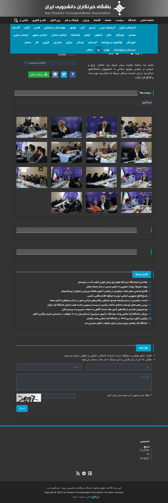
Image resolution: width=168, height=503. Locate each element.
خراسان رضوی (40, 35)
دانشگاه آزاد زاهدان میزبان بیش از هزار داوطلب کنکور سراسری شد (116, 323)
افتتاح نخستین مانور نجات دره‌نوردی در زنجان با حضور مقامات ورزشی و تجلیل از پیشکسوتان (104, 291)
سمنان (27, 42)
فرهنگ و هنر (71, 20)
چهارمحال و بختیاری (54, 28)
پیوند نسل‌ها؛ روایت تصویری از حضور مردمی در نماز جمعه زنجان (117, 287)
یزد (98, 50)
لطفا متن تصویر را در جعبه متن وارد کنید (129, 395)
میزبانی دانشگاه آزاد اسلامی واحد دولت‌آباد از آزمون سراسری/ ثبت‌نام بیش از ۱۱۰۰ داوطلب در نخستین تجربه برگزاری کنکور (90, 314)
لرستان (80, 42)
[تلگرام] (83, 474)
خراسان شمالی (59, 35)
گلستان (16, 28)
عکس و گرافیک (20, 20)
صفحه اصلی (147, 20)
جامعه (108, 20)
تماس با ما (144, 452)
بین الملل (55, 20)
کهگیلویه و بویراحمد (111, 42)
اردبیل (92, 28)
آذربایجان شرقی (127, 28)
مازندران (57, 42)
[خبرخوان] (78, 474)
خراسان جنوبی (20, 35)
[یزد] (136, 127)
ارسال (22, 408)
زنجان (90, 50)
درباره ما (144, 458)
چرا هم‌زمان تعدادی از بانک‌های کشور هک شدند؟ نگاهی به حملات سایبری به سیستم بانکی (105, 309)
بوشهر (73, 28)
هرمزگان (120, 35)
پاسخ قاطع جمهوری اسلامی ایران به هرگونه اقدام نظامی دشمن (117, 296)
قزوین (46, 42)
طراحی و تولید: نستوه (82, 497)
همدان (132, 35)
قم (36, 42)
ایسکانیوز (147, 102)
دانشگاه (132, 20)
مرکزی (69, 42)
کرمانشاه (75, 35)
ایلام (109, 35)
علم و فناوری (39, 20)
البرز (82, 28)
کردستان (92, 42)
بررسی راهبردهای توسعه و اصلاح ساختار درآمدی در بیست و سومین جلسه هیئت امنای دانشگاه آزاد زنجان (97, 305)
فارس (37, 28)
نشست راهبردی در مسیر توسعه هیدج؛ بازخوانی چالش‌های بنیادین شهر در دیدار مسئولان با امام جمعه (99, 300)
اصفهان (98, 35)
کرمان (87, 35)
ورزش (86, 20)
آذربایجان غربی (107, 28)
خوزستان (131, 42)
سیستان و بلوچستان (125, 50)
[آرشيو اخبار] (90, 474)
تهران (106, 50)
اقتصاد (96, 20)
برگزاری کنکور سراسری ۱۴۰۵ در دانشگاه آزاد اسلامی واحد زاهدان (117, 318)
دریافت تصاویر (37, 74)
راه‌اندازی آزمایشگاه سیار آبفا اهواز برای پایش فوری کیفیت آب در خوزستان (113, 282)
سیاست (120, 20)
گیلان (27, 28)
